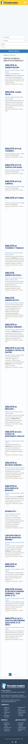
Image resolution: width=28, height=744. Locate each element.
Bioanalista (10, 511)
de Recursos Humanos (13, 326)
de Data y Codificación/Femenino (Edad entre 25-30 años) (15, 621)
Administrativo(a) (13, 274)
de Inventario (11, 565)
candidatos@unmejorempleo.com (18, 696)
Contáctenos (21, 722)
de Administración (12, 66)
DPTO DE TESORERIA (13, 150)
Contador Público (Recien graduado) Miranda (13, 537)
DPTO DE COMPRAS (13, 182)
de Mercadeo (11, 408)
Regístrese (6, 722)
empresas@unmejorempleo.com (8, 701)
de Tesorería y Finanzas (14, 247)
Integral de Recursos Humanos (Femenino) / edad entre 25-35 (14, 592)
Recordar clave (7, 727)
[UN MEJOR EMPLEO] (9, 2)
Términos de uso (22, 712)
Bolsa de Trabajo (21, 692)
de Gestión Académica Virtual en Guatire (14, 350)
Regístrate (6, 707)
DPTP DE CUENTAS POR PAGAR (13, 166)
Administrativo (12, 299)
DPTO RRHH (14, 198)
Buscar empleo (14, 51)
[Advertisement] (14, 21)
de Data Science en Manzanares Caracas (14, 434)
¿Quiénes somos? (22, 727)
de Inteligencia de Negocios (11, 488)
